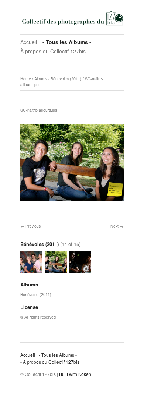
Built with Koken (75, 374)
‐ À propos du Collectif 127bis (49, 362)
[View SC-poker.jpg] (80, 269)
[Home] (72, 18)
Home (25, 78)
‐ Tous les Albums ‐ (66, 42)
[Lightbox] (72, 202)
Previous (33, 226)
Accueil (28, 42)
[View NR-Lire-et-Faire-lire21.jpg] (31, 269)
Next (114, 226)
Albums (40, 78)
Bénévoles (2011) (66, 78)
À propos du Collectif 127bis (53, 51)
